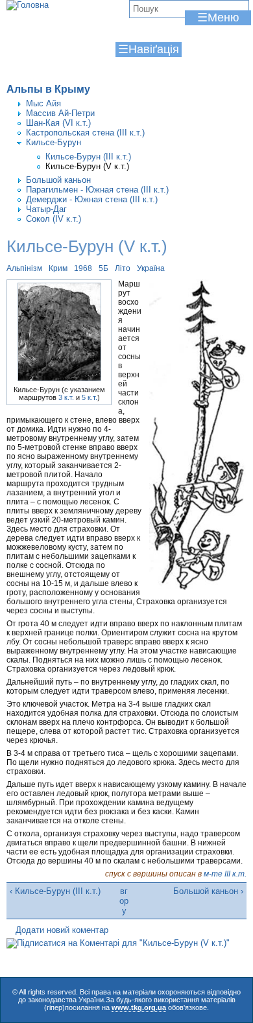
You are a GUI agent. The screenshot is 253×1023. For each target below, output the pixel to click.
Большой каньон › (208, 891)
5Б (103, 268)
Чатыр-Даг (46, 209)
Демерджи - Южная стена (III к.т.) (92, 199)
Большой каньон (58, 180)
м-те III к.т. (225, 873)
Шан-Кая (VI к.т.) (58, 123)
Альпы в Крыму (48, 89)
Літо (122, 268)
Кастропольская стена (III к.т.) (85, 132)
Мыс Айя (43, 103)
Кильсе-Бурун (53, 142)
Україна (151, 268)
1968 (83, 268)
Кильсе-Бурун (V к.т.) (87, 166)
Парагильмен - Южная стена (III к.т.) (97, 189)
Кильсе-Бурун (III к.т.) (88, 156)
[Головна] (27, 5)
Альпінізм (24, 268)
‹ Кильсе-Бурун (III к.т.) (55, 891)
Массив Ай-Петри (60, 113)
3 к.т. (66, 397)
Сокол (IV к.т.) (53, 219)
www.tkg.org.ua (139, 1007)
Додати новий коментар (62, 930)
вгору (123, 900)
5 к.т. (89, 397)
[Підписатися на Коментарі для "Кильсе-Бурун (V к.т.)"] (118, 943)
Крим (58, 268)
